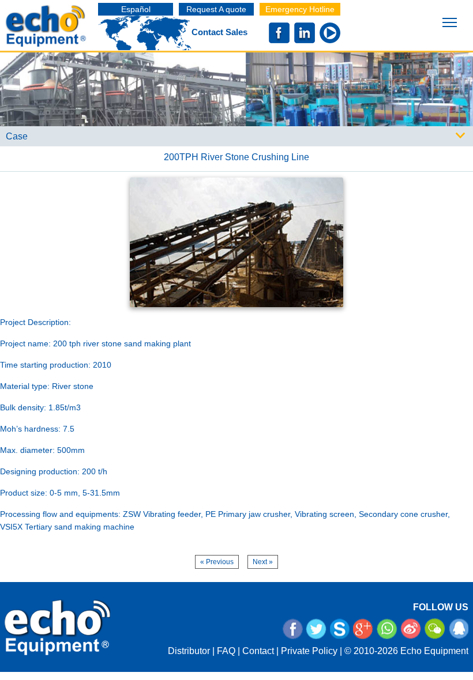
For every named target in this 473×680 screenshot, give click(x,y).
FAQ (226, 651)
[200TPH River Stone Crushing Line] (236, 241)
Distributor (189, 651)
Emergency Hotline (300, 9)
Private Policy (309, 651)
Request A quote (216, 9)
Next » (263, 562)
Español (136, 9)
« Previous (217, 562)
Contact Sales (219, 32)
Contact (258, 651)
